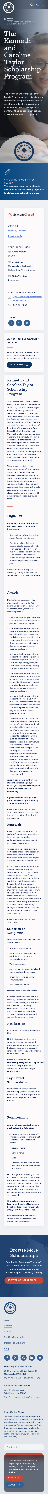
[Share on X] (27, 323)
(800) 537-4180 (12, 1378)
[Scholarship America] (10, 1310)
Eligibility (12, 230)
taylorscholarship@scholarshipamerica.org (27, 298)
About (7, 1320)
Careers (8, 1325)
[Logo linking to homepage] (8, 4)
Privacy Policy (20, 1469)
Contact (8, 1331)
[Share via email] (19, 323)
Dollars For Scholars (14, 1342)
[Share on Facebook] (11, 323)
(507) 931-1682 (20, 305)
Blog (6, 1348)
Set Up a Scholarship (14, 1337)
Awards (22, 230)
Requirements (15, 236)
